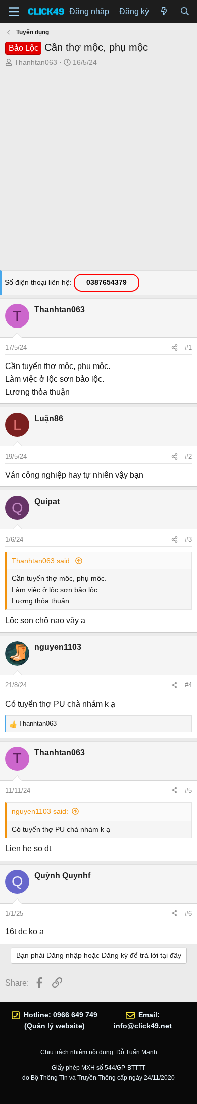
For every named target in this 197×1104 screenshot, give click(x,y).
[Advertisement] (98, 171)
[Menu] (14, 12)
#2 (188, 456)
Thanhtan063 (35, 62)
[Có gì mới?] (164, 12)
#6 (188, 913)
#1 (188, 347)
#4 (188, 685)
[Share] (174, 347)
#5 (188, 790)
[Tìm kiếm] (184, 12)
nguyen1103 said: (40, 811)
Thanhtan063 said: (42, 561)
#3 (188, 539)
